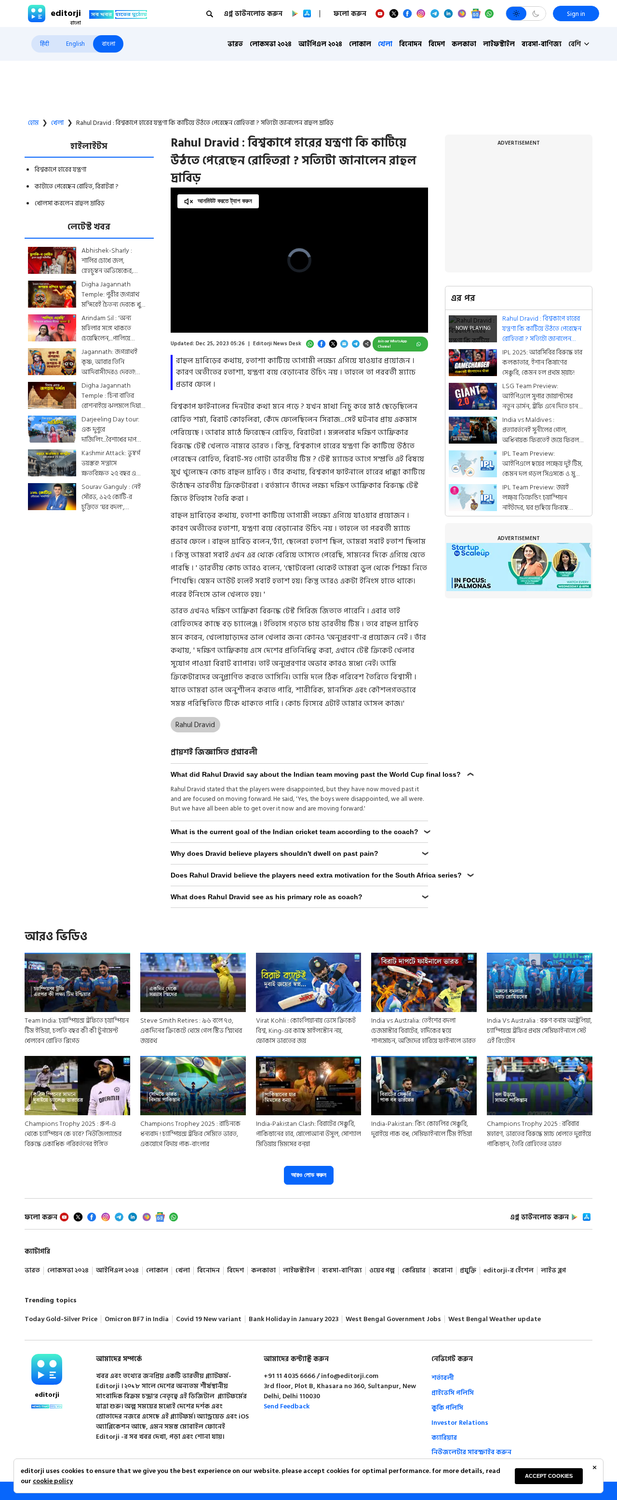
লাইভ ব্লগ (553, 1271)
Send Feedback (286, 1406)
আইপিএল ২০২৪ (320, 44)
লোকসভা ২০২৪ (271, 44)
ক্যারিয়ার (444, 1437)
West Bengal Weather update (494, 1319)
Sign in (576, 13)
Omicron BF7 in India (137, 1319)
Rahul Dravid (195, 724)
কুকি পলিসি (447, 1407)
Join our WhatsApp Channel (392, 344)
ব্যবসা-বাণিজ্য (542, 44)
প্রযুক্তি (468, 1271)
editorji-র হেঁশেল (508, 1271)
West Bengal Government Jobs (393, 1319)
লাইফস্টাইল (499, 44)
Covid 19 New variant (208, 1319)
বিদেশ (437, 44)
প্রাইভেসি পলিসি (452, 1392)
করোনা (443, 1271)
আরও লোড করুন (308, 1174)
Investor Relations (459, 1422)
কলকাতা (464, 44)
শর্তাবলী (442, 1377)
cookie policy (53, 1480)
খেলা (385, 44)
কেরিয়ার (414, 1271)
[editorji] (46, 1369)
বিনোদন (410, 44)
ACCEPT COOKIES (549, 1476)
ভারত (235, 44)
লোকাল (360, 44)
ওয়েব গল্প (382, 1271)
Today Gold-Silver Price (61, 1319)
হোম (33, 123)
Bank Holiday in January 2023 (293, 1319)
